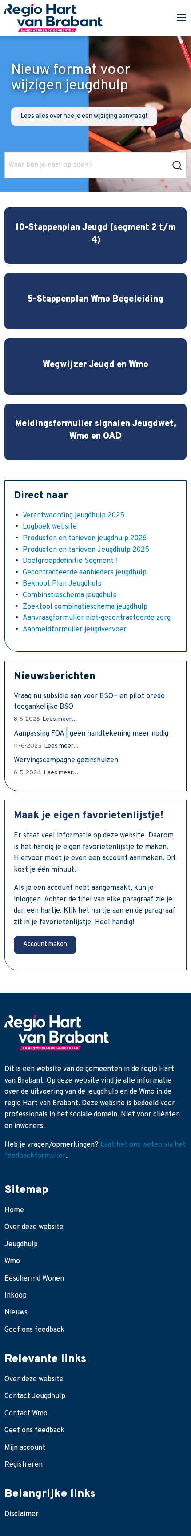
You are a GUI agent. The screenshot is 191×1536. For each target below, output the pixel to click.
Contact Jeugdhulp (34, 1396)
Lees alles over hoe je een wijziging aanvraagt (84, 116)
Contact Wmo (26, 1413)
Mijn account (24, 1447)
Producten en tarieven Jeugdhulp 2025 (86, 550)
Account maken (45, 944)
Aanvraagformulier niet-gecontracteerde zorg (97, 618)
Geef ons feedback (34, 1330)
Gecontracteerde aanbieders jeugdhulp (85, 572)
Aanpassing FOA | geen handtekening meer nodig (91, 733)
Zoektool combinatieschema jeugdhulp (85, 606)
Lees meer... (59, 719)
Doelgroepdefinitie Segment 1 (70, 561)
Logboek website (50, 526)
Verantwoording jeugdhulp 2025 (73, 515)
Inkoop (15, 1295)
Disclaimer (21, 1514)
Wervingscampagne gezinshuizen (66, 760)
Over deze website (34, 1227)
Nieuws (16, 1312)
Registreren (23, 1464)
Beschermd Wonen (34, 1278)
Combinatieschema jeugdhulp (70, 595)
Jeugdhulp (21, 1244)
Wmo (12, 1261)
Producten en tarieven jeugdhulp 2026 (85, 538)
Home (14, 1210)
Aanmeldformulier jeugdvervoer (75, 629)
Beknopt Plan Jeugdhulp (62, 583)
